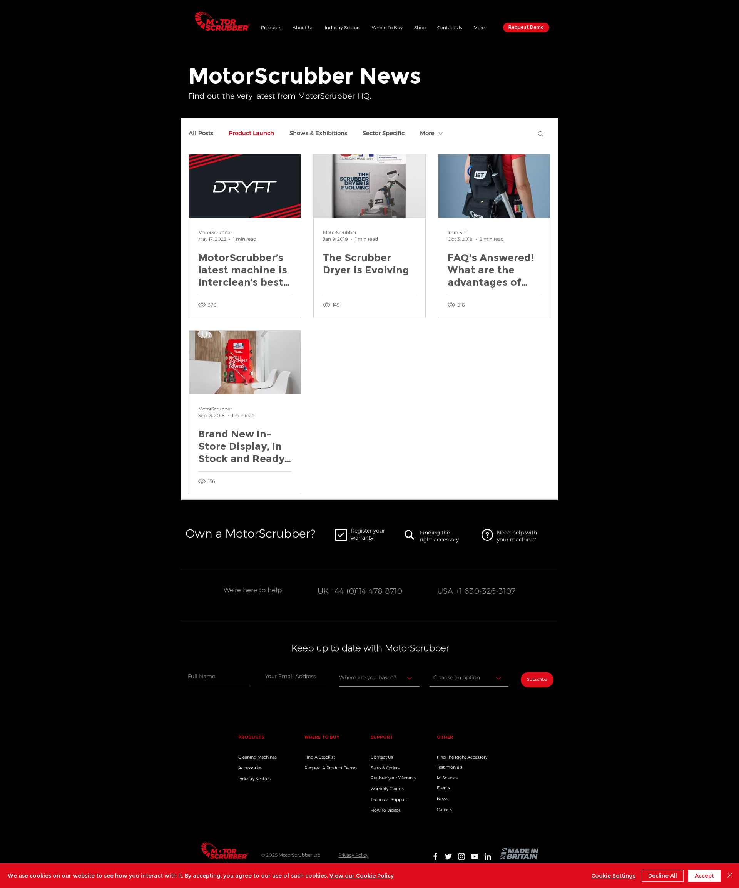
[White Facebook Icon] (435, 856)
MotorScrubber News (304, 76)
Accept (704, 875)
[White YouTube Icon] (474, 856)
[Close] (729, 876)
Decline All (662, 875)
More (427, 133)
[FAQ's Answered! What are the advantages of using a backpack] (494, 186)
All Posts (201, 133)
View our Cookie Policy (361, 875)
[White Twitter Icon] (448, 856)
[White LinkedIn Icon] (487, 856)
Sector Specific (384, 133)
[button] (271, 26)
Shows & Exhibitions (318, 133)
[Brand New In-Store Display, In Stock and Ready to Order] (245, 362)
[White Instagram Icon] (461, 856)
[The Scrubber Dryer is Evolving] (369, 186)
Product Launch (251, 133)
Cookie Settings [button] (613, 875)
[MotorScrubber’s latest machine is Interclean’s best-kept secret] (245, 186)
